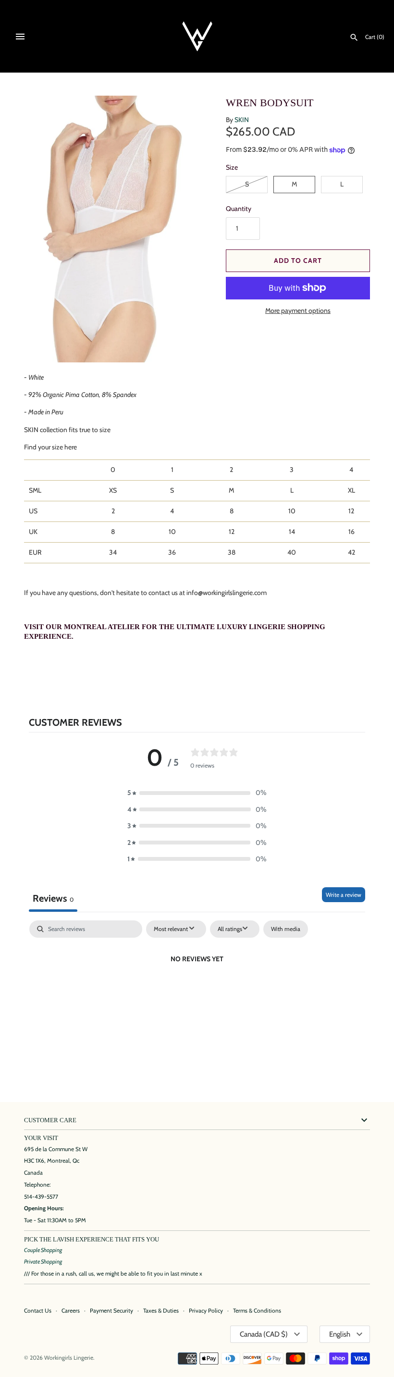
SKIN (241, 119)
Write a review (343, 894)
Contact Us (37, 1310)
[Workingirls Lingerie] (197, 36)
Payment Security (111, 1310)
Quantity (238, 208)
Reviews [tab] (53, 898)
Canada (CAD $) (264, 1334)
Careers (71, 1310)
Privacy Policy (206, 1310)
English (339, 1334)
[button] (197, 792)
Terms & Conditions (257, 1310)
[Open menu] (20, 36)
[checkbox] (285, 929)
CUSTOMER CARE (50, 1120)
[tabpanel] (197, 991)
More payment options (298, 310)
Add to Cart (298, 260)
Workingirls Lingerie (68, 1357)
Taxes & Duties (161, 1310)
